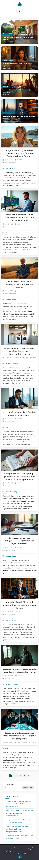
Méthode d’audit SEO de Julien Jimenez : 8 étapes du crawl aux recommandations (19, 217)
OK (20, 857)
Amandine (19, 159)
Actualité (5, 86)
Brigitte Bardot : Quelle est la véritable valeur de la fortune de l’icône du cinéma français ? (19, 153)
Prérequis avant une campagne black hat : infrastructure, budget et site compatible (19, 736)
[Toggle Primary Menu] (19, 11)
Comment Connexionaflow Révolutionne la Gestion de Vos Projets (19, 91)
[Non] (37, 853)
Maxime (18, 224)
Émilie (18, 742)
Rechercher (10, 784)
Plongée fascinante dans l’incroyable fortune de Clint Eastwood (19, 284)
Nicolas (18, 357)
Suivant (26, 776)
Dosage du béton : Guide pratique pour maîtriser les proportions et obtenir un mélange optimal (19, 476)
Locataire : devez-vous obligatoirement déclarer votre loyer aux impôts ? (19, 541)
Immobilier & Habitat (11, 363)
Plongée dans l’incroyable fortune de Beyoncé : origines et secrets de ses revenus (17, 65)
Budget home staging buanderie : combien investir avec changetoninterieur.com (19, 351)
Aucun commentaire (10, 163)
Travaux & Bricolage (11, 492)
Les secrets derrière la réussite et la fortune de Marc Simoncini (19, 117)
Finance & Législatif (8, 34)
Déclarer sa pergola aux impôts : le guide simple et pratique (18, 38)
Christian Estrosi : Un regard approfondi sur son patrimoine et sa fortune (19, 605)
